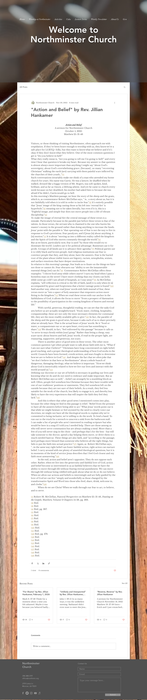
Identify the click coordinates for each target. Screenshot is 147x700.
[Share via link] (49, 563)
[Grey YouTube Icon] (35, 693)
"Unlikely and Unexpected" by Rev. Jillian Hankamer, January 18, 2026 (73, 593)
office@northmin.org (30, 678)
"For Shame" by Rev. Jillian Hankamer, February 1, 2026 (36, 593)
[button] (124, 87)
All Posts (23, 87)
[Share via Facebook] (32, 563)
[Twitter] (27, 693)
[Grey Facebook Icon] (23, 693)
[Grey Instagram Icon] (31, 693)
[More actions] (114, 102)
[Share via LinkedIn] (43, 563)
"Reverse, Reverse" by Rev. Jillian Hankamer (109, 593)
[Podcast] (39, 693)
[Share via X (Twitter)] (38, 563)
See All (124, 583)
